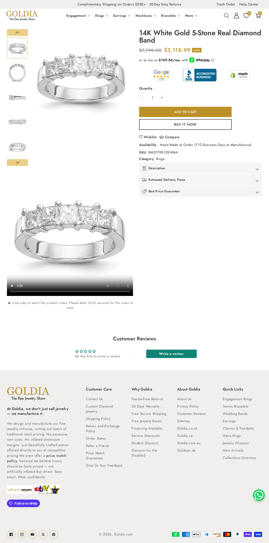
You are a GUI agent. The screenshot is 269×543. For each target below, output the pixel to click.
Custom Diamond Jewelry (99, 409)
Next (17, 162)
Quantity (146, 88)
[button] (226, 15)
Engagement (76, 15)
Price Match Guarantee (95, 456)
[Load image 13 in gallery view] (17, 147)
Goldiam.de (186, 450)
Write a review (171, 353)
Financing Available (147, 428)
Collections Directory (239, 457)
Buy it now (185, 124)
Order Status (96, 438)
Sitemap (183, 420)
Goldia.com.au (188, 442)
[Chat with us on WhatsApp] (259, 495)
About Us (184, 398)
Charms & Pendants (238, 428)
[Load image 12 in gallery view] (17, 122)
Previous (17, 32)
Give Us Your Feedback (104, 465)
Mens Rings (232, 435)
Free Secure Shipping (149, 413)
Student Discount (145, 442)
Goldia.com (123, 534)
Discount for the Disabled (144, 453)
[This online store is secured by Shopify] (239, 75)
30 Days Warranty (146, 406)
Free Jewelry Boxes (147, 420)
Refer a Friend (97, 445)
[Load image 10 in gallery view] (17, 73)
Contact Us (94, 398)
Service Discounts (146, 435)
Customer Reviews (191, 413)
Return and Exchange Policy (103, 428)
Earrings (119, 15)
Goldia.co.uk (187, 428)
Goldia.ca (185, 435)
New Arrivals (233, 450)
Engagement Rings (237, 398)
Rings (99, 15)
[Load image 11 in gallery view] (17, 97)
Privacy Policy (188, 406)
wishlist (150, 137)
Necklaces (144, 15)
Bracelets (168, 15)
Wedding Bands (235, 413)
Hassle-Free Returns (147, 398)
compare (172, 137)
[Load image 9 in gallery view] (17, 48)
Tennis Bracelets (235, 406)
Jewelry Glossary (236, 442)
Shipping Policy (98, 418)
